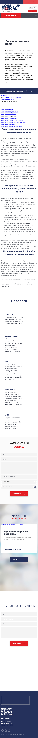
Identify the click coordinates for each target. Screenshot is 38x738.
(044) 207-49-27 (6, 708)
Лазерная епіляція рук (8, 114)
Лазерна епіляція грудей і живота (12, 120)
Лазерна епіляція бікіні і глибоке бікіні (13, 122)
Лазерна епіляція (7, 109)
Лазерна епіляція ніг (8, 124)
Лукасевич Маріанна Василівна (16, 532)
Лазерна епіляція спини (9, 118)
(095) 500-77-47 (6, 711)
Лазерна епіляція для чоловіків (11, 126)
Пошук (32, 11)
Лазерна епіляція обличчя (9, 112)
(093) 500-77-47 (6, 710)
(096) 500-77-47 (6, 713)
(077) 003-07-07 (8, 714)
